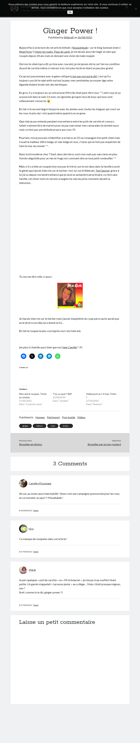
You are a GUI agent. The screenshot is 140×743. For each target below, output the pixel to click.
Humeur (40, 417)
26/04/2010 (85, 37)
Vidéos (81, 417)
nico (31, 528)
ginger (25, 426)
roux (53, 426)
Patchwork (53, 417)
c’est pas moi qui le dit (83, 76)
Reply (35, 510)
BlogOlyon (25, 51)
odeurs (39, 426)
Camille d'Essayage (40, 483)
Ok (70, 12)
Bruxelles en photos (30, 444)
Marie (32, 569)
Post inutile (68, 417)
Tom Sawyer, (102, 170)
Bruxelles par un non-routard (104, 444)
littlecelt (69, 37)
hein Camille (70, 347)
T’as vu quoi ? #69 (62, 393)
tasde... (66, 426)
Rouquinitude (80, 47)
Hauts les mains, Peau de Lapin (52, 51)
